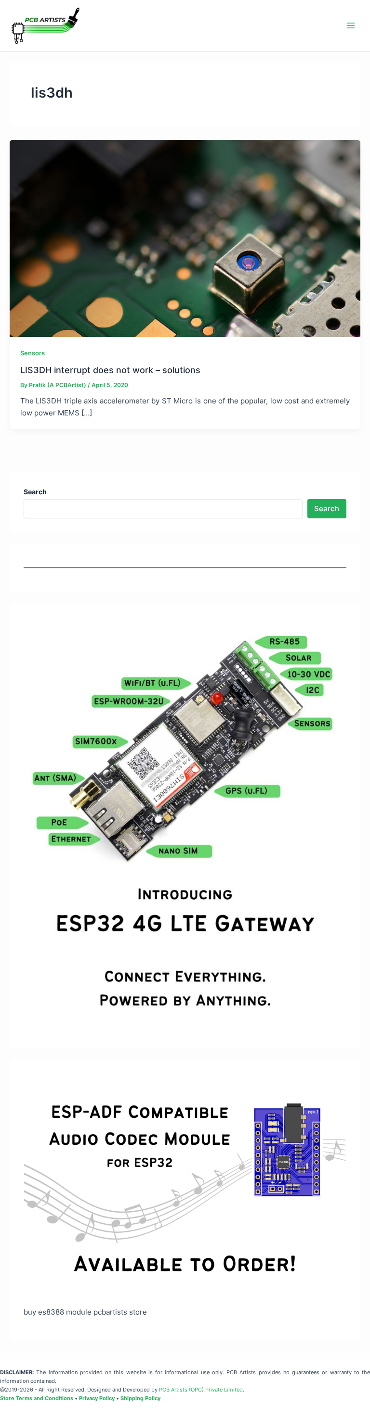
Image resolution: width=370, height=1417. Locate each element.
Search (326, 508)
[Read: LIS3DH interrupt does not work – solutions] (185, 238)
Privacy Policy (97, 1398)
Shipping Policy (140, 1398)
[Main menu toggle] (350, 25)
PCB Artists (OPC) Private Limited (201, 1389)
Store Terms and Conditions (36, 1398)
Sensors (32, 353)
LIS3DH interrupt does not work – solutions (110, 369)
